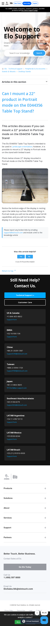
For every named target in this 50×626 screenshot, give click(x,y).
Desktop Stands (24, 71)
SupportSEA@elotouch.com (17, 405)
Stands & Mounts (9, 71)
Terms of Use (21, 610)
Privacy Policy (9, 610)
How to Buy (27, 3)
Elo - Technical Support (13, 69)
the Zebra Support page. (29, 10)
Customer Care (25, 302)
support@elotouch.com (13, 232)
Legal (30, 610)
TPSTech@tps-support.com (17, 388)
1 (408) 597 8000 (12, 577)
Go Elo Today (25, 567)
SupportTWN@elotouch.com (17, 371)
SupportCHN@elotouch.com (17, 354)
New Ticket (17, 3)
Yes (21, 257)
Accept (19, 622)
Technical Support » (25, 295)
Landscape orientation (22, 146)
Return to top (8, 271)
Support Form (12, 319)
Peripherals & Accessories (35, 69)
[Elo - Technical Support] (9, 3)
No (29, 257)
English (35, 3)
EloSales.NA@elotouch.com (18, 589)
